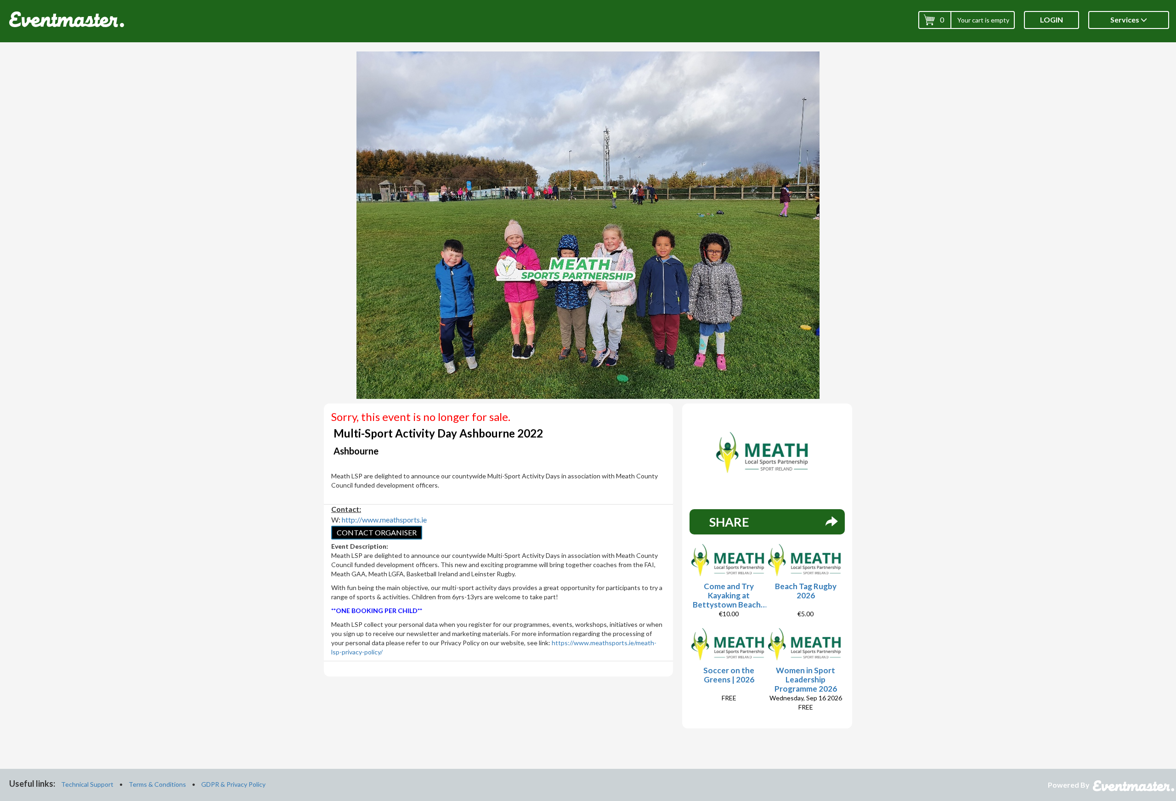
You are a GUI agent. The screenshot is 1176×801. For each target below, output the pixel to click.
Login (1051, 19)
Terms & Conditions (157, 784)
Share (729, 521)
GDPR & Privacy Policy (233, 784)
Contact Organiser (377, 532)
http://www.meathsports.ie (384, 519)
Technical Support (87, 784)
